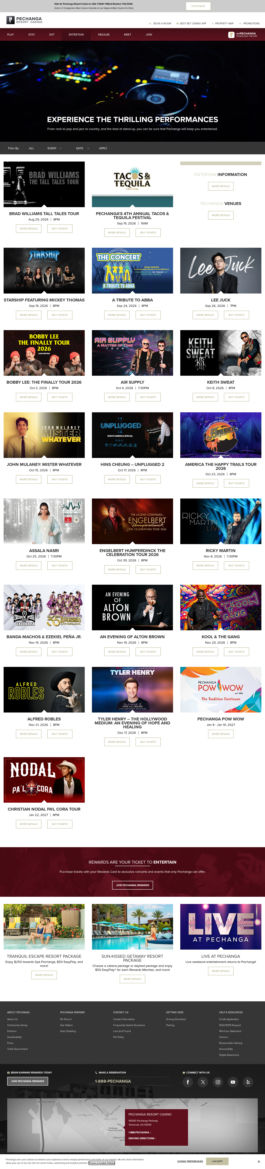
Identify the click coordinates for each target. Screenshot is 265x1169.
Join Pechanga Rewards (27, 1081)
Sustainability (14, 1037)
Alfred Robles (44, 719)
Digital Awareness (229, 1055)
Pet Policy (118, 1037)
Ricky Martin (221, 550)
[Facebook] (188, 1082)
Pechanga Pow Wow (220, 719)
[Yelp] (248, 1082)
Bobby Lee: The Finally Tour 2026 (44, 382)
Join (149, 34)
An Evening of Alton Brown (132, 637)
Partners (12, 1031)
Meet (127, 34)
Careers (223, 1037)
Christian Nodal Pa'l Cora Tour (44, 809)
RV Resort (66, 1019)
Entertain (76, 34)
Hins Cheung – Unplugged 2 (132, 464)
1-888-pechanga (113, 1081)
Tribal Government (17, 1049)
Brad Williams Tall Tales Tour (44, 213)
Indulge (104, 34)
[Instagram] (218, 1082)
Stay (31, 34)
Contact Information (124, 1019)
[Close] (259, 1162)
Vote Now (198, 6)
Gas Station (66, 1025)
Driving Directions (176, 1019)
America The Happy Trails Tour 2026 (221, 466)
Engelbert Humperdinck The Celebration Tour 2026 (132, 552)
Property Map (224, 23)
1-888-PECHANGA (139, 1132)
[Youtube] (233, 1082)
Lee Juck (220, 300)
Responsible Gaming (230, 1043)
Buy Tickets (60, 228)
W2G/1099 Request (230, 1025)
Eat (51, 34)
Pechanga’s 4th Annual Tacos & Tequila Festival (132, 215)
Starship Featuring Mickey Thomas (44, 300)
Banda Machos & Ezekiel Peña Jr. (44, 637)
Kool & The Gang (221, 637)
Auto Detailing (68, 1031)
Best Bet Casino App (193, 23)
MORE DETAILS (221, 186)
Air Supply (132, 382)
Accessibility (226, 1049)
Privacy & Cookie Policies (102, 1163)
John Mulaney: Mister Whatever (44, 464)
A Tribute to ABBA (132, 300)
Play (10, 34)
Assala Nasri (44, 550)
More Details (28, 228)
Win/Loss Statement (230, 1031)
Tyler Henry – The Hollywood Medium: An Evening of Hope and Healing (132, 723)
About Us (12, 1019)
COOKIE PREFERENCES (190, 1161)
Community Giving (17, 1025)
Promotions (251, 23)
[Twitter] (203, 1082)
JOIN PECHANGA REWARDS (132, 885)
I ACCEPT (217, 1161)
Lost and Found (122, 1031)
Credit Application (229, 1019)
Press (10, 1043)
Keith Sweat (221, 382)
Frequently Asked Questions (129, 1025)
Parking (170, 1025)
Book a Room (162, 23)
